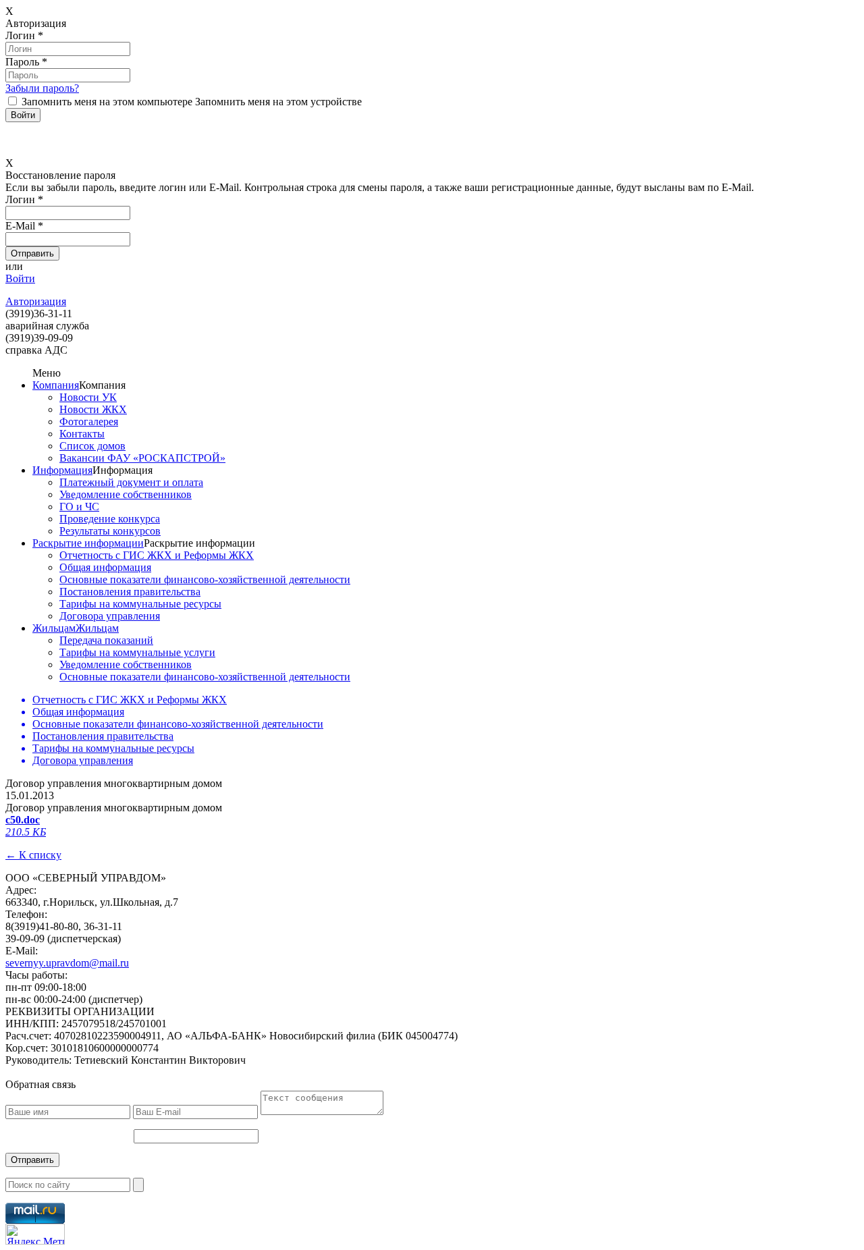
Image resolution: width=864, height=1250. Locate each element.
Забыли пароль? (42, 88)
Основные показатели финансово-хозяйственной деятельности (204, 579)
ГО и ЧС (79, 506)
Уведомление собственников (125, 494)
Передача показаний (106, 640)
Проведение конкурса (109, 518)
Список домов (92, 446)
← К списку (33, 855)
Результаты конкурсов (110, 531)
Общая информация (105, 567)
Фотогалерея (88, 421)
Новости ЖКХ (93, 409)
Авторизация (35, 301)
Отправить (32, 1160)
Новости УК (88, 397)
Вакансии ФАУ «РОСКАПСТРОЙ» (142, 458)
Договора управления (109, 616)
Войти (20, 278)
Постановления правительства (129, 591)
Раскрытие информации (88, 543)
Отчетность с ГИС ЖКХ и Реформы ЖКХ (156, 555)
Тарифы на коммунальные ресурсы (140, 603)
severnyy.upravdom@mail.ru (67, 963)
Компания (55, 385)
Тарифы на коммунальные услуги (137, 652)
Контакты (82, 433)
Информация (62, 470)
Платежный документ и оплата (131, 482)
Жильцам (54, 628)
